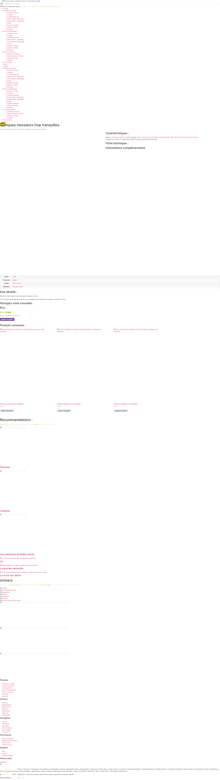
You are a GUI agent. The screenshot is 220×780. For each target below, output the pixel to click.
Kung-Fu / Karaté (12, 27)
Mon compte (7, 62)
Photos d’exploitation (10, 31)
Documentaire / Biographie (15, 21)
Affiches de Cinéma (11, 129)
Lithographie (55, 6)
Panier (5, 64)
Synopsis (10, 60)
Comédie (10, 15)
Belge (48, 6)
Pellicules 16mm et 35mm (15, 56)
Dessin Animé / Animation (15, 19)
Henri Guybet (145, 137)
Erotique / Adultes (13, 25)
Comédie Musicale (13, 17)
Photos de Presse (12, 58)
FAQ (63, 299)
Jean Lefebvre (155, 137)
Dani (138, 137)
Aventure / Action (12, 13)
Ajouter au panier (7, 319)
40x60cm (24, 6)
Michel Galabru (165, 137)
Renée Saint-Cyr (193, 137)
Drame (9, 23)
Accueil (5, 8)
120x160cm (40, 6)
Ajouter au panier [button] (7, 411)
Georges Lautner (18, 286)
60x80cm (32, 6)
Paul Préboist (183, 137)
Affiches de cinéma (9, 11)
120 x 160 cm (17, 283)
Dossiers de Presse (13, 54)
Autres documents (9, 52)
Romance (10, 29)
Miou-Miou (174, 137)
